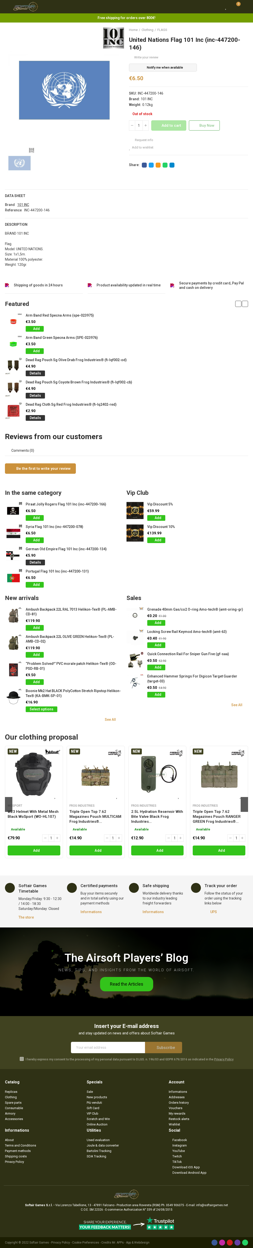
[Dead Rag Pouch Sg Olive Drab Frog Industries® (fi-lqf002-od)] (13, 366)
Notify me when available (165, 67)
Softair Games (39, 1242)
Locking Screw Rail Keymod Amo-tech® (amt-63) (187, 632)
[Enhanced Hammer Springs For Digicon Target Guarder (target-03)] (135, 682)
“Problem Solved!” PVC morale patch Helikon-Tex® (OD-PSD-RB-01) (71, 666)
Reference (13, 210)
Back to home (238, 29)
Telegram (171, 165)
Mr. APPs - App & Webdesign (130, 1242)
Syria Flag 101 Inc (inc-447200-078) (54, 527)
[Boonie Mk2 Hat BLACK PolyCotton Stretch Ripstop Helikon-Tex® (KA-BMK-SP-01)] (13, 697)
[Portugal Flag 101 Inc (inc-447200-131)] (13, 577)
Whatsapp (165, 165)
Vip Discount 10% (161, 527)
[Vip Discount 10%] (135, 533)
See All (110, 720)
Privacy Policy (223, 1059)
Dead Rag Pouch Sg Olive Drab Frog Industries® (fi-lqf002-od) (76, 360)
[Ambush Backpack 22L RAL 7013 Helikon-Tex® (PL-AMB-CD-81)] (13, 615)
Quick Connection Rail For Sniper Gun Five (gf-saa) (188, 654)
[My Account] (245, 6)
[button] (238, 304)
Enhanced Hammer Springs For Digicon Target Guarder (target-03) (192, 678)
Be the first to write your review (43, 468)
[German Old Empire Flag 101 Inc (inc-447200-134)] (13, 555)
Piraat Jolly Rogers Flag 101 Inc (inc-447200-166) (66, 504)
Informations (91, 912)
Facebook (144, 165)
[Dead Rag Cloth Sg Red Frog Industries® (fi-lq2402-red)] (13, 410)
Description (16, 224)
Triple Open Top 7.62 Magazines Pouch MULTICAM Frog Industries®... (95, 816)
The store (26, 917)
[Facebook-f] (214, 1243)
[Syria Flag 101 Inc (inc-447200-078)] (13, 533)
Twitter (151, 165)
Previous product (232, 29)
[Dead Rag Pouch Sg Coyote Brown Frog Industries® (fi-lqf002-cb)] (13, 388)
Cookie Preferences (85, 1242)
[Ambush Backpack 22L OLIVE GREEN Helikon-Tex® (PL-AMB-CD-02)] (13, 642)
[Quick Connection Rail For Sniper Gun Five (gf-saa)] (135, 660)
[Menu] (7, 6)
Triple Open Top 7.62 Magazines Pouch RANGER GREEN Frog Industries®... (217, 816)
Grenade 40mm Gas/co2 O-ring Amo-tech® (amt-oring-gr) (195, 609)
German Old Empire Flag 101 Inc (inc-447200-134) (66, 549)
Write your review (146, 57)
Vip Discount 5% (160, 504)
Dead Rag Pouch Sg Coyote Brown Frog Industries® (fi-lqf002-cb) (79, 382)
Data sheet (15, 196)
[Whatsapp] (245, 1243)
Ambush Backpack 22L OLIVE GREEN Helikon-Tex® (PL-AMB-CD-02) (70, 639)
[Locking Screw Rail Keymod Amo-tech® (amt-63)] (135, 638)
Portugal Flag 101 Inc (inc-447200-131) (57, 571)
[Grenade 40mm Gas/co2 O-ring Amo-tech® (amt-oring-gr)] (135, 615)
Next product (244, 29)
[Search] (216, 6)
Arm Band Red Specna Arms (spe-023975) (60, 315)
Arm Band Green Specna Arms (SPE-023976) (62, 338)
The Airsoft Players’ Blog (126, 957)
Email (158, 165)
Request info (143, 140)
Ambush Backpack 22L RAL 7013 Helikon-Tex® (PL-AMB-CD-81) (71, 611)
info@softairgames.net (212, 1205)
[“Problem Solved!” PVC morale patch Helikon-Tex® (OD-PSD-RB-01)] (13, 669)
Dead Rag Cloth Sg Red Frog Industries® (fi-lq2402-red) (71, 404)
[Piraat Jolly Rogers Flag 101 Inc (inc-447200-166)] (13, 510)
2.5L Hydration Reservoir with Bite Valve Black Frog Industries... (157, 816)
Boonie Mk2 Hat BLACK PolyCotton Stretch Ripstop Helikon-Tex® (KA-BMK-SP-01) (73, 693)
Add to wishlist (142, 147)
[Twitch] (237, 1243)
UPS (213, 912)
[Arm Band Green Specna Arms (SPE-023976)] (13, 343)
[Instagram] (222, 1243)
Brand (10, 205)
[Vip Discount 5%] (135, 510)
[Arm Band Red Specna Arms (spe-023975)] (13, 321)
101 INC (147, 99)
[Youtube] (230, 1243)
